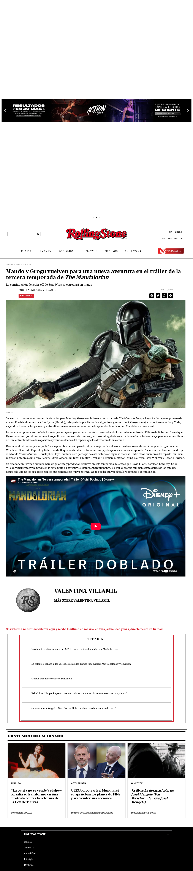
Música (26, 251)
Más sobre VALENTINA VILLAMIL (82, 600)
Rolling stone (35, 834)
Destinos (111, 251)
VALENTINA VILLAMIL (37, 290)
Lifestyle (90, 251)
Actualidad (67, 251)
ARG (170, 239)
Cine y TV (45, 251)
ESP (175, 239)
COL (164, 239)
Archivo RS (133, 251)
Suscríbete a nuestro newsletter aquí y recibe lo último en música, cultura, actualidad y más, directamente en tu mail (84, 629)
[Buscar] (38, 234)
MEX (182, 239)
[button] (5, 110)
